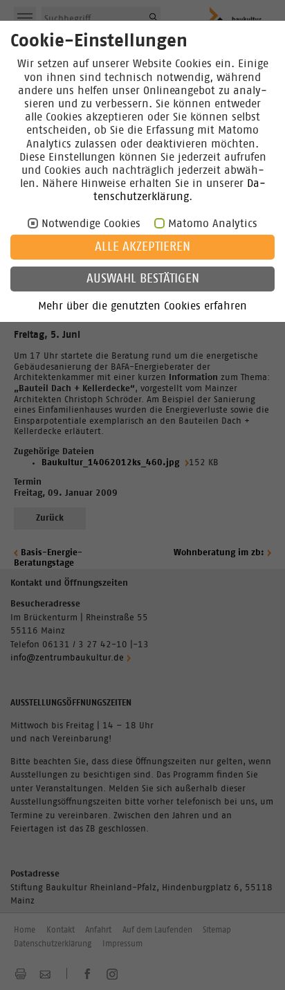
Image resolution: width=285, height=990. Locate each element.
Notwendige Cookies (91, 223)
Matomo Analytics (212, 223)
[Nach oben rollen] (257, 962)
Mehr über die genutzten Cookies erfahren (142, 306)
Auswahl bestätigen (142, 279)
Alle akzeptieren (142, 247)
